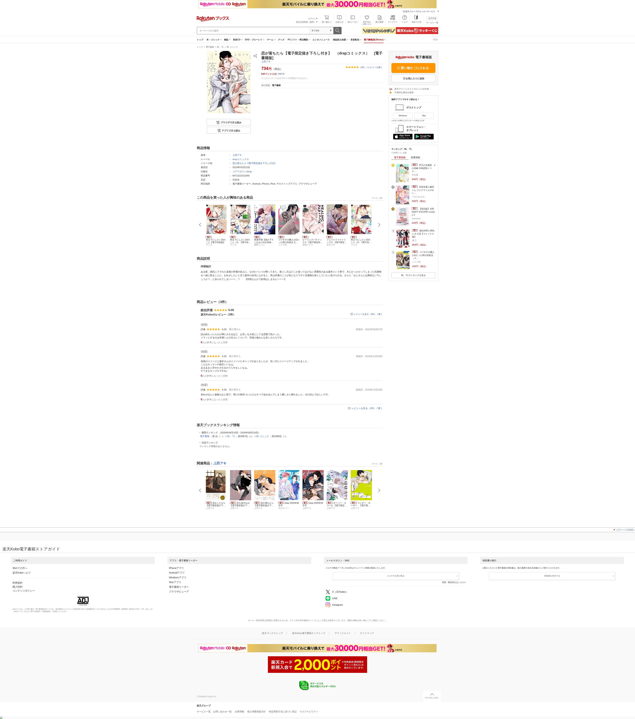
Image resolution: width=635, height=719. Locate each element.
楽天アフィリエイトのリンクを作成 (411, 89)
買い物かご (327, 22)
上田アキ (266, 61)
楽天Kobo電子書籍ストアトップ (308, 633)
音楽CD (236, 39)
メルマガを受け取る (396, 576)
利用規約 (17, 582)
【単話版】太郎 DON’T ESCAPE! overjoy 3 (423, 212)
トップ (200, 39)
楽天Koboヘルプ (22, 572)
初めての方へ (20, 568)
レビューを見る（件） (365, 314)
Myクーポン (353, 22)
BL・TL (220, 47)
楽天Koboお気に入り (366, 23)
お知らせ (339, 22)
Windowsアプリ (177, 577)
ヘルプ (405, 22)
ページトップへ (432, 698)
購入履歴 (379, 22)
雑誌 (226, 39)
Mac (424, 116)
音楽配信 (355, 39)
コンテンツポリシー (24, 590)
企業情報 (239, 711)
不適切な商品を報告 (404, 92)
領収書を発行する (552, 576)
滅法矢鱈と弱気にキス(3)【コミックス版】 (423, 233)
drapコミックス (241, 159)
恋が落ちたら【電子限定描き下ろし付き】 (254, 163)
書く (380, 314)
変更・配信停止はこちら (453, 582)
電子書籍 (210, 47)
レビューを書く (375, 67)
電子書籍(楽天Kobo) (373, 39)
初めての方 (417, 22)
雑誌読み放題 (339, 39)
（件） (362, 67)
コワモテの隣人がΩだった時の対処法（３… (423, 255)
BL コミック (232, 47)
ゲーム (270, 39)
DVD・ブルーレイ (253, 39)
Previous (200, 225)
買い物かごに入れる (415, 68)
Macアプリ (175, 582)
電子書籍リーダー (179, 586)
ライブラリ (393, 22)
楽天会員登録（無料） (306, 22)
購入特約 (17, 586)
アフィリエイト (343, 633)
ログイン (312, 19)
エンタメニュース (321, 39)
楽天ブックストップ (272, 633)
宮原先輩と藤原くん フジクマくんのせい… (423, 190)
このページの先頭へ (625, 530)
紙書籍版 (415, 157)
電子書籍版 (400, 157)
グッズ (281, 39)
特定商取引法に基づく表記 (283, 711)
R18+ (435, 39)
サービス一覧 (432, 23)
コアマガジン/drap (242, 171)
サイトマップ (367, 633)
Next (379, 225)
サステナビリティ (309, 711)
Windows (403, 116)
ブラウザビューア (179, 591)
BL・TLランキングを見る (413, 275)
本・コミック (213, 39)
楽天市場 (432, 18)
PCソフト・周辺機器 (298, 39)
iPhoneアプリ (176, 568)
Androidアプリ (177, 572)
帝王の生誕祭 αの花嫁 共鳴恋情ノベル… (423, 168)
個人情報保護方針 (256, 711)
